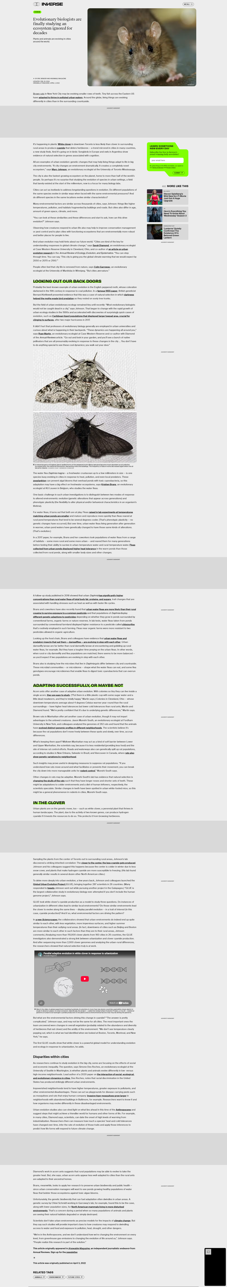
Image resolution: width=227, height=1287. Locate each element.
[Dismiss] (223, 1250)
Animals (38, 1277)
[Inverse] (52, 4)
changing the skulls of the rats (49, 780)
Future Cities (74, 1277)
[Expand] (207, 1250)
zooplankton (39, 480)
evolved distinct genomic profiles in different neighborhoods (70, 727)
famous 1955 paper (107, 290)
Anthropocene (123, 1109)
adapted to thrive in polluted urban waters (61, 97)
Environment (55, 1277)
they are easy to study (58, 695)
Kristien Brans (108, 484)
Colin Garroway (102, 266)
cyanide (61, 148)
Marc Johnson (59, 169)
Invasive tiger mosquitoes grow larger (106, 1095)
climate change (122, 1220)
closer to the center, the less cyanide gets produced (108, 862)
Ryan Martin (44, 333)
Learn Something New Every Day (161, 146)
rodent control (87, 770)
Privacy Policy (171, 167)
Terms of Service (157, 167)
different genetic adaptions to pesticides (54, 616)
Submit (177, 173)
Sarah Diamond (101, 245)
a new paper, (47, 919)
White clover (64, 144)
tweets (51, 888)
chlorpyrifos (128, 624)
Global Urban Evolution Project (49, 884)
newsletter (71, 1252)
